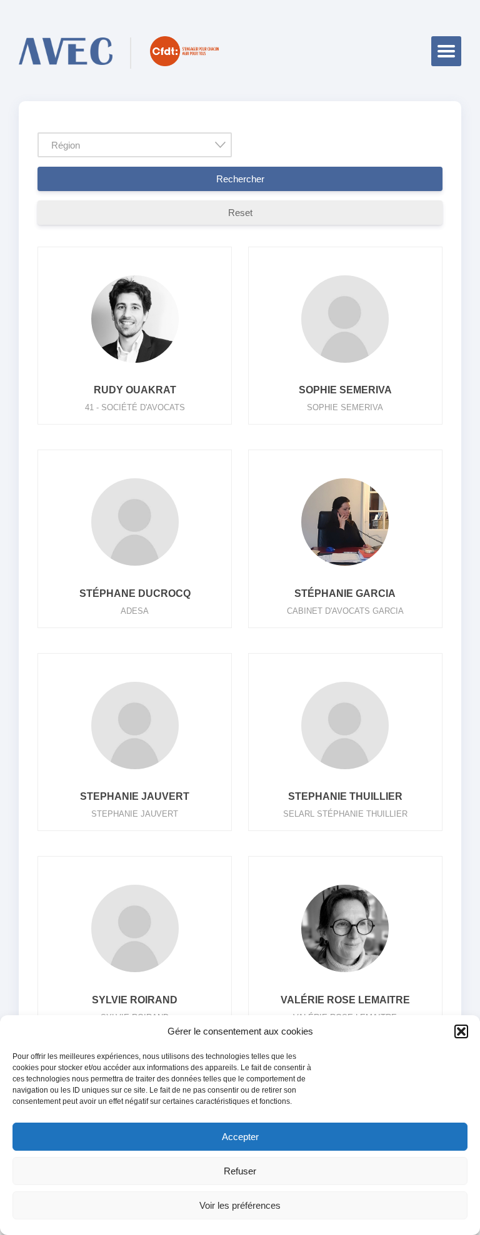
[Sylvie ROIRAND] (135, 972)
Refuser (240, 1171)
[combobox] (135, 144)
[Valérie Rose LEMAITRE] (345, 972)
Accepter (240, 1136)
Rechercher (240, 179)
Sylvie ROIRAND (135, 1000)
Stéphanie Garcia (345, 593)
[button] (461, 1031)
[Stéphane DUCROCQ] (135, 565)
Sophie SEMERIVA (345, 390)
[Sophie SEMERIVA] (345, 362)
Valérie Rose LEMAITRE (345, 1000)
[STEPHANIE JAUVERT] (135, 769)
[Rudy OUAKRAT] (135, 362)
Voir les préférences (240, 1205)
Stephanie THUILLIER (345, 796)
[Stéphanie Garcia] (345, 565)
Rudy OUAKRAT (135, 390)
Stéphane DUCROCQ (135, 593)
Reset (240, 212)
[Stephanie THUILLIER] (345, 769)
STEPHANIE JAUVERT (134, 796)
